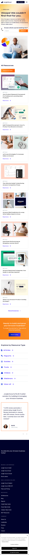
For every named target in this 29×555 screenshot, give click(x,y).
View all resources (14, 311)
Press (2, 528)
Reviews (3, 525)
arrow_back (23, 434)
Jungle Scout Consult (6, 473)
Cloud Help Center (5, 507)
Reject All (14, 548)
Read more (7, 100)
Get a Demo (20, 2)
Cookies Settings (14, 544)
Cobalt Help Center (6, 504)
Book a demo (4, 476)
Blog (2, 498)
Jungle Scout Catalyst (6, 483)
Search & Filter (8, 70)
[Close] (27, 535)
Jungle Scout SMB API (7, 486)
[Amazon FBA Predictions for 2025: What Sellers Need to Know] (14, 200)
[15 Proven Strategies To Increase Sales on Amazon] (14, 142)
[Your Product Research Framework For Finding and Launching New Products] (14, 82)
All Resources (4, 495)
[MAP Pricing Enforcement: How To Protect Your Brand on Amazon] (14, 113)
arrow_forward (26, 434)
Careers (3, 531)
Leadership (4, 522)
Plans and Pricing (5, 489)
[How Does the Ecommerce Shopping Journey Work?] (14, 229)
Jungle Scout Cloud (6, 470)
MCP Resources (5, 512)
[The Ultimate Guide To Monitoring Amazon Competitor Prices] (14, 171)
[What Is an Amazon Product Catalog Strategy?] (14, 287)
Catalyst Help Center (6, 510)
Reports (3, 501)
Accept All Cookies (14, 552)
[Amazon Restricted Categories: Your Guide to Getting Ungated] (14, 258)
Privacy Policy (5, 541)
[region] (14, 544)
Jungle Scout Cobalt (6, 468)
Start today (14, 334)
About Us (3, 519)
